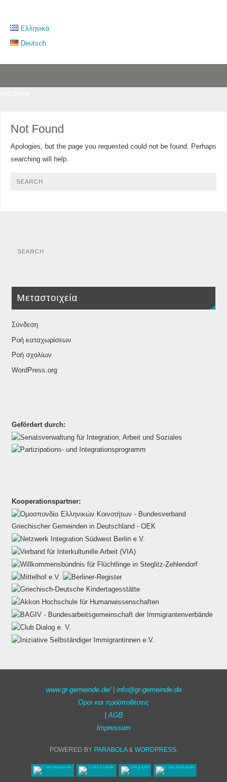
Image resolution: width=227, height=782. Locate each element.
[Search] (203, 185)
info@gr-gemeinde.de (149, 690)
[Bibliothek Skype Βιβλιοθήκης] (135, 770)
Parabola (110, 749)
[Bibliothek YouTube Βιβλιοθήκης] (96, 770)
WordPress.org (34, 370)
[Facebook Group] (175, 770)
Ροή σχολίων (32, 355)
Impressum (114, 728)
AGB (115, 715)
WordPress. (156, 749)
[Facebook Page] (52, 770)
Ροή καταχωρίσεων (41, 340)
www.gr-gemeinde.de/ (78, 690)
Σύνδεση (25, 325)
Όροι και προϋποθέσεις (113, 702)
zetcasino (15, 93)
